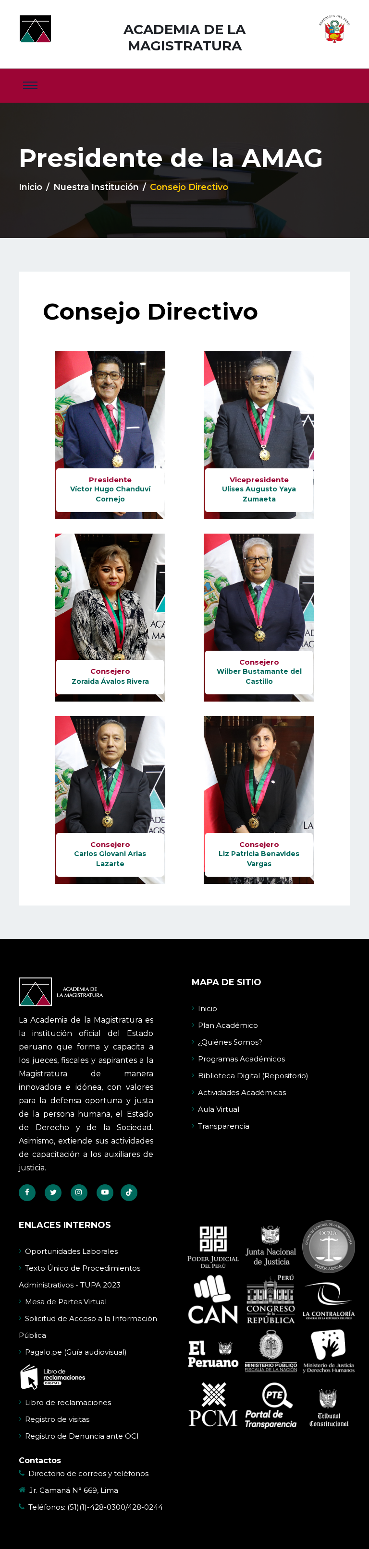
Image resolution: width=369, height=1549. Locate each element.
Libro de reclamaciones (68, 1402)
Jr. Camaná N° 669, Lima (73, 1490)
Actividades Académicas (242, 1092)
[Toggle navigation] (30, 85)
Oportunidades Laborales (71, 1251)
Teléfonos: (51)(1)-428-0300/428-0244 (95, 1507)
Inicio (30, 187)
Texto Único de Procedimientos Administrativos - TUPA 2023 (79, 1276)
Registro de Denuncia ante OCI (82, 1436)
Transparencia (223, 1126)
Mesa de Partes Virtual (66, 1301)
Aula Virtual (218, 1109)
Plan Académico (228, 1025)
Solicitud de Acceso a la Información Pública (88, 1327)
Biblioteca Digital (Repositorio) (253, 1075)
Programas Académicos (241, 1058)
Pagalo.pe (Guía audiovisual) (76, 1352)
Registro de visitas (57, 1419)
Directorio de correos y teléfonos (88, 1473)
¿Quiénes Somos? (230, 1042)
